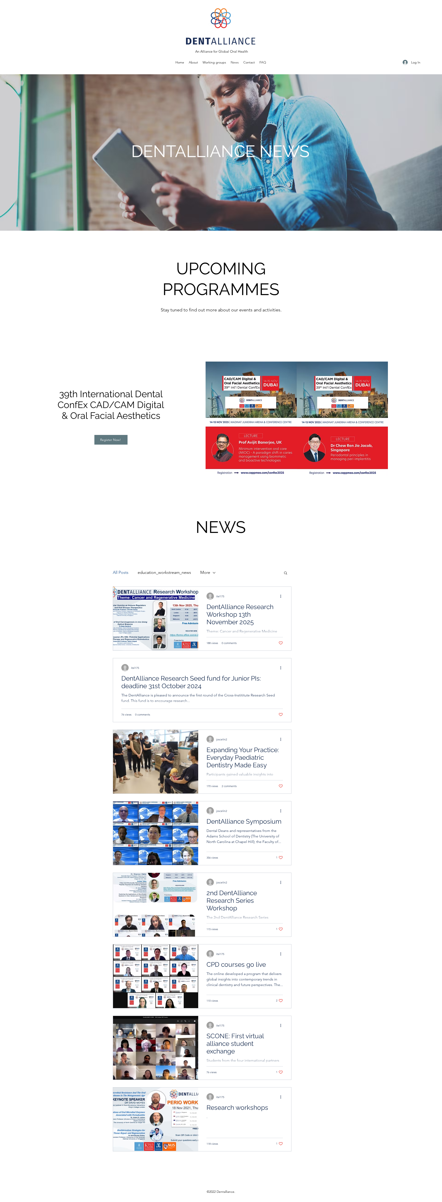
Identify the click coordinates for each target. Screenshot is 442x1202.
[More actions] (282, 596)
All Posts (120, 572)
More (205, 572)
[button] (214, 62)
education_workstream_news (164, 572)
